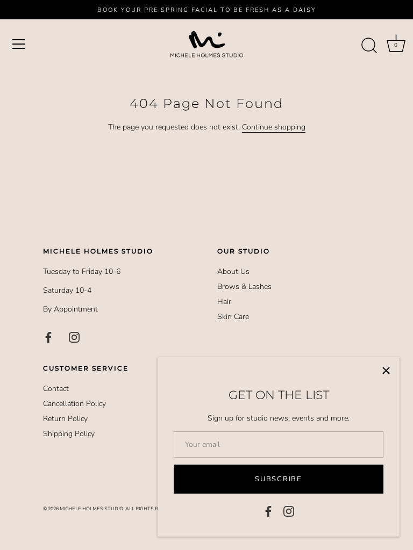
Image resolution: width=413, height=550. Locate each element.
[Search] (369, 45)
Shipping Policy (69, 434)
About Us (233, 271)
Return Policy (65, 419)
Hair (224, 301)
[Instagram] (288, 510)
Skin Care (233, 317)
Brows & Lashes (244, 286)
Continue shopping (273, 127)
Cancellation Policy (74, 404)
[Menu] (19, 44)
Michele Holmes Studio (91, 508)
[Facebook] (268, 510)
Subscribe (278, 479)
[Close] (386, 370)
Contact (56, 388)
